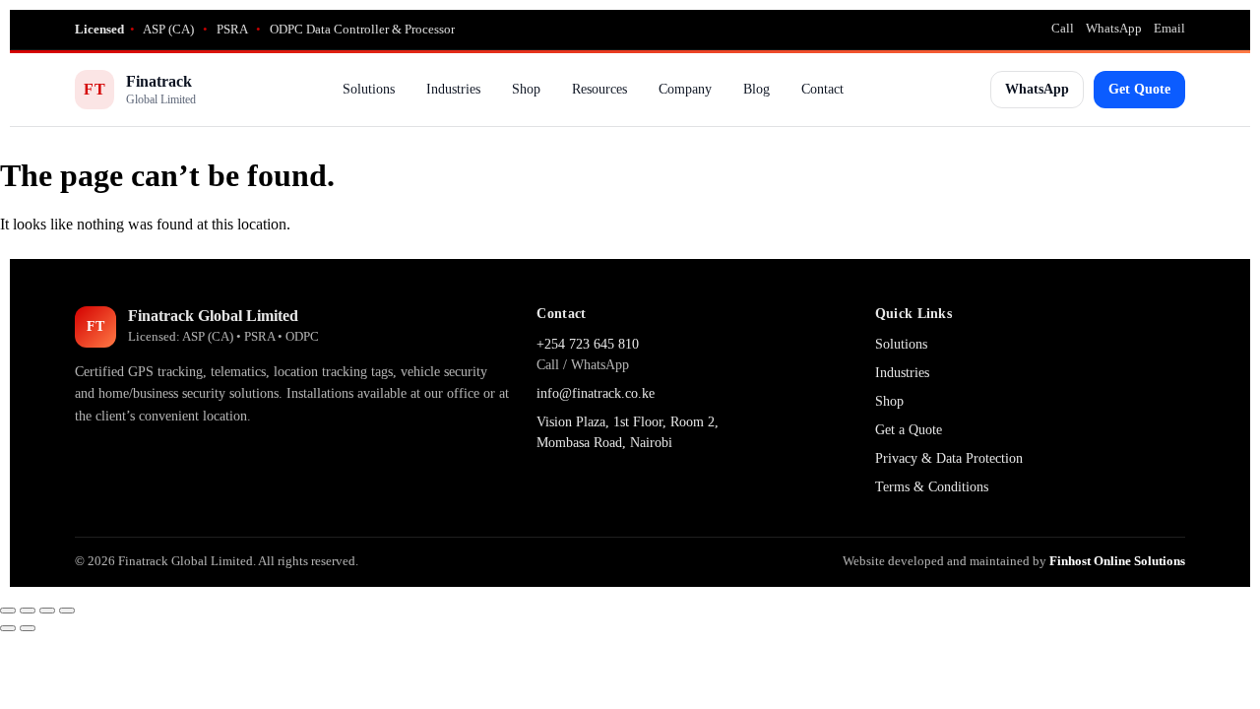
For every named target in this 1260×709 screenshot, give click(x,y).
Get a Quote (908, 429)
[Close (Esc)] (67, 610)
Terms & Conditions (931, 487)
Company (685, 89)
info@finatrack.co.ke (595, 393)
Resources (599, 89)
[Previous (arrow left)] (8, 628)
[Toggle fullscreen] (27, 610)
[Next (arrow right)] (27, 628)
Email (1169, 28)
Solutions (369, 89)
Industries (453, 89)
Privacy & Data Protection (949, 458)
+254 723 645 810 (587, 344)
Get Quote (1139, 89)
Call (1062, 28)
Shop (526, 89)
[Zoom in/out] (8, 610)
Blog (756, 89)
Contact (822, 89)
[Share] (47, 610)
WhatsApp (1114, 28)
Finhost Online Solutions (1117, 560)
